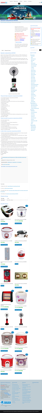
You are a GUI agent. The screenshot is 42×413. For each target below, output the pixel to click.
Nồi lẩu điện (33, 88)
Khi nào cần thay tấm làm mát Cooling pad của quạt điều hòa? (26, 400)
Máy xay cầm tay (33, 80)
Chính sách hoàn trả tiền (15, 387)
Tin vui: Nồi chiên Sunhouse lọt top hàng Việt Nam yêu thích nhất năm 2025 (26, 392)
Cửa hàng (13, 391)
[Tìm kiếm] (19, 3)
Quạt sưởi (32, 97)
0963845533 (22, 39)
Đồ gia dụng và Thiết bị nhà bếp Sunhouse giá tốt (16, 393)
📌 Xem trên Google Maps (5, 164)
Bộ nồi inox (32, 113)
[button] (18, 1)
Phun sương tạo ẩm (34, 90)
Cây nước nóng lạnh (34, 64)
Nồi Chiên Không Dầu (34, 85)
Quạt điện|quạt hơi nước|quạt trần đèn (14, 186)
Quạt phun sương (9, 22)
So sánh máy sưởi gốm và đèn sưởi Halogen (26, 387)
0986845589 (10, 162)
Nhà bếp (21, 1)
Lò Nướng (32, 67)
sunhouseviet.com (3, 389)
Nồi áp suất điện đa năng (34, 84)
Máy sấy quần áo (33, 74)
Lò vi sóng (32, 68)
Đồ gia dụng (32, 109)
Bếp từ (32, 61)
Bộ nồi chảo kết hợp (34, 112)
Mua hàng (29, 1)
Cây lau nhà (32, 116)
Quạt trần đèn (33, 101)
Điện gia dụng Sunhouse (9, 188)
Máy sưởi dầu (33, 77)
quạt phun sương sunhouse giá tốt (14, 190)
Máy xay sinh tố (33, 81)
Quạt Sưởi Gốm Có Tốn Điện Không (26, 402)
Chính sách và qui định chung (16, 388)
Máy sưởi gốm (33, 78)
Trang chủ (2, 22)
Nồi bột (32, 122)
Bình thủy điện (33, 63)
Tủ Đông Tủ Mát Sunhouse (35, 108)
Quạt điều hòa (33, 94)
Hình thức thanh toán (15, 398)
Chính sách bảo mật (15, 384)
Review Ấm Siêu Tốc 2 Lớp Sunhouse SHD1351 (26, 385)
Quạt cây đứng (33, 91)
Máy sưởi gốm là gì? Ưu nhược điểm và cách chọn (26, 390)
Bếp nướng (32, 60)
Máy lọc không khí (33, 106)
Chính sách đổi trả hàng (15, 385)
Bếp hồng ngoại (33, 58)
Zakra (33, 411)
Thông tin (25, 1)
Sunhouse (11, 1)
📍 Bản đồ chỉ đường (18, 42)
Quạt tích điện (33, 98)
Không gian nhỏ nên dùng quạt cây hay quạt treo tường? (26, 398)
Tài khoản (13, 401)
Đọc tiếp (2, 285)
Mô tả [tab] (3, 50)
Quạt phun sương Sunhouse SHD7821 (12, 193)
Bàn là (32, 57)
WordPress (37, 411)
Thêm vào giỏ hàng (4, 223)
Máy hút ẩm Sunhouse (34, 105)
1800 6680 (9, 394)
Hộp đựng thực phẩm (34, 120)
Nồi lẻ (32, 123)
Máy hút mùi (33, 130)
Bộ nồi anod (33, 110)
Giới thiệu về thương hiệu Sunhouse (15, 397)
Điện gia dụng (16, 1)
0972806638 (22, 40)
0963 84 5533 (37, 33)
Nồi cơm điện (33, 87)
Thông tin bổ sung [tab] (7, 50)
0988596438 (14, 162)
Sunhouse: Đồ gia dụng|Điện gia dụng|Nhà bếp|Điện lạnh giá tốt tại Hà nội (18, 411)
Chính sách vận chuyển (15, 389)
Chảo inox (32, 119)
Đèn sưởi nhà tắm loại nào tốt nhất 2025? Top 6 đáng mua (26, 395)
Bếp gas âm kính (33, 127)
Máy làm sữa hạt (33, 71)
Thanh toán (13, 402)
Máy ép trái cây (33, 70)
